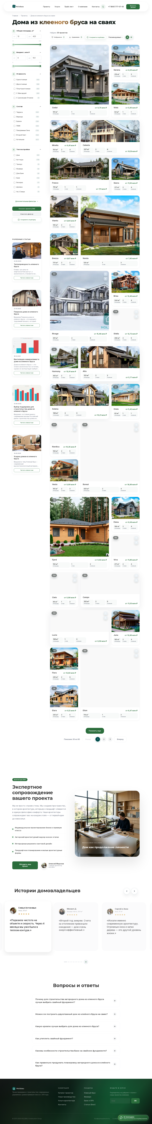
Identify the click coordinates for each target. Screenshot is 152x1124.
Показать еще (95, 731)
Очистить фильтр (26, 214)
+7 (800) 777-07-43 (116, 7)
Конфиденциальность (102, 1118)
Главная (15, 16)
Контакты (96, 7)
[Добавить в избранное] (105, 48)
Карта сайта (125, 1118)
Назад (88, 739)
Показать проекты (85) (27, 209)
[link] (79, 81)
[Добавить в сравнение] (105, 53)
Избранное (59, 37)
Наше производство (66, 1097)
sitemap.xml (136, 1118)
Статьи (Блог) (90, 1105)
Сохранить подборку (28, 219)
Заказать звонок (133, 6)
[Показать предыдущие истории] (127, 891)
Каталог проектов (65, 1093)
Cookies (115, 1118)
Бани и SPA (89, 1101)
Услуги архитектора (66, 1101)
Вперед (120, 739)
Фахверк (87, 1097)
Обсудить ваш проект (25, 865)
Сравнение (77, 37)
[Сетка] (127, 37)
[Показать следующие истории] (134, 891)
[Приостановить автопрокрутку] (86, 962)
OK (135, 1101)
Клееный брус (90, 1093)
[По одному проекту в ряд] (131, 37)
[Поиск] (103, 6)
